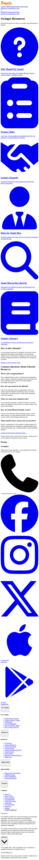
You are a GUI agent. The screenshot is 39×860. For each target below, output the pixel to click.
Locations (21, 6)
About (26, 6)
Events (16, 6)
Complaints (8, 803)
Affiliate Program (10, 775)
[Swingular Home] (6, 5)
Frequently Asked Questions (13, 755)
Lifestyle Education (10, 746)
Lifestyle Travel (9, 752)
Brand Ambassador (10, 776)
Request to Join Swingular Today (11, 362)
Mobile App (8, 757)
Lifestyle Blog (5, 6)
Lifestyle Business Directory (13, 750)
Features (11, 6)
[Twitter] (19, 620)
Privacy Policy (9, 796)
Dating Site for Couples (12, 718)
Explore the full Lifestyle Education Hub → (14, 433)
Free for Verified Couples (12, 725)
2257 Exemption (9, 804)
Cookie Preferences (10, 810)
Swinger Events (9, 748)
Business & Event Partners (12, 773)
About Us (7, 794)
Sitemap (7, 808)
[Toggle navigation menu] (1, 10)
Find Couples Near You (12, 727)
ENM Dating (8, 722)
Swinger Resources (10, 745)
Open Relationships (10, 724)
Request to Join (15, 8)
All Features (8, 743)
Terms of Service (10, 798)
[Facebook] (19, 532)
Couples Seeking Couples (12, 720)
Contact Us (8, 806)
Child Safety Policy (10, 801)
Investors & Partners (11, 778)
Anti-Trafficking (9, 799)
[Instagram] (19, 576)
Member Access (5, 8)
